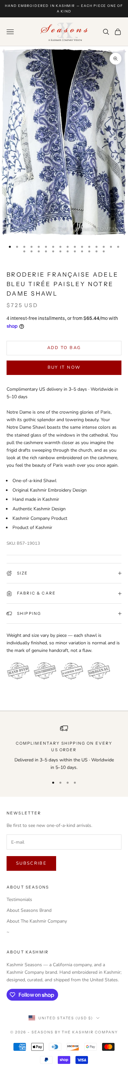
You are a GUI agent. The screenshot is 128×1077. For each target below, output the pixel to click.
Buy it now (64, 367)
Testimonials (19, 899)
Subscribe (31, 863)
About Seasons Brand (29, 910)
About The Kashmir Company (37, 921)
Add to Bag (64, 348)
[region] (64, 747)
